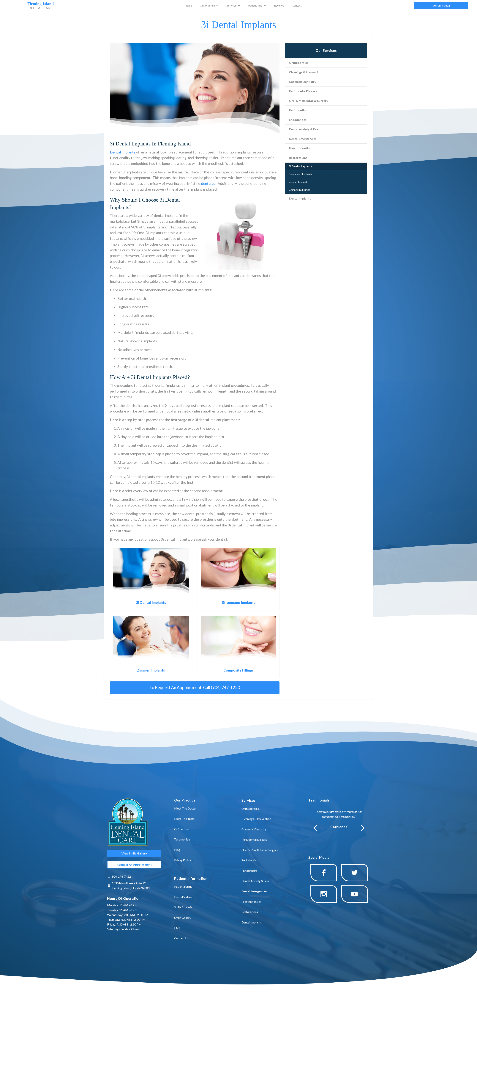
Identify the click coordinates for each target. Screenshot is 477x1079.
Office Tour (181, 829)
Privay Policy (182, 860)
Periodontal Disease (303, 91)
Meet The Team (184, 818)
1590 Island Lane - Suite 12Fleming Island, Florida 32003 (130, 885)
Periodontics (298, 110)
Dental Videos (183, 897)
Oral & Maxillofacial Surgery (308, 100)
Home (188, 5)
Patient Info (255, 5)
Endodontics (298, 119)
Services (231, 5)
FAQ (177, 928)
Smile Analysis (183, 907)
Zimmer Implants (298, 182)
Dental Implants (300, 198)
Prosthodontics (300, 148)
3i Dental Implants (300, 166)
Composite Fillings (299, 189)
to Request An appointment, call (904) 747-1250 (194, 687)
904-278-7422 (121, 876)
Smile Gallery (182, 917)
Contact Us (181, 938)
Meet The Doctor (185, 808)
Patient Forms (183, 886)
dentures (208, 183)
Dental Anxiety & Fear (304, 129)
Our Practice (207, 5)
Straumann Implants (300, 174)
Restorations (298, 157)
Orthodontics (298, 62)
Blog (177, 849)
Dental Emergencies (303, 138)
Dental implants (122, 152)
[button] (209, 5)
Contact (297, 5)
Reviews (279, 5)
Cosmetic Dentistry (302, 81)
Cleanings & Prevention (305, 72)
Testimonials (182, 839)
